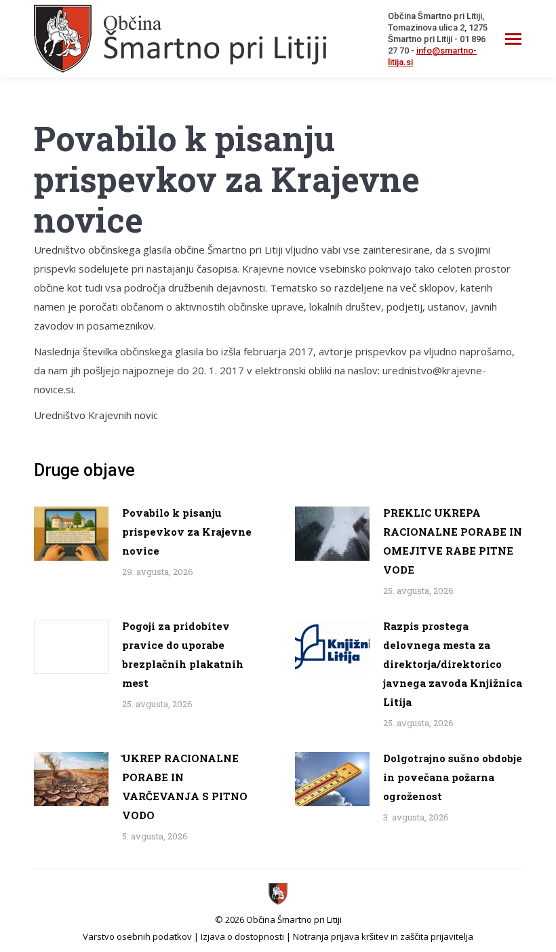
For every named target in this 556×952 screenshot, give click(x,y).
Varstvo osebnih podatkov (137, 936)
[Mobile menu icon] (513, 39)
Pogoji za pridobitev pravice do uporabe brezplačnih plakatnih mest (182, 654)
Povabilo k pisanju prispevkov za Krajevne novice (187, 531)
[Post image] (71, 534)
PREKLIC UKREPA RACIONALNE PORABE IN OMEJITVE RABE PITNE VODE (452, 541)
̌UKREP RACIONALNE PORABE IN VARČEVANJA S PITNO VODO (184, 786)
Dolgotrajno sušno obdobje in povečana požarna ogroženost (452, 777)
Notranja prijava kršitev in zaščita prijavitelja (383, 936)
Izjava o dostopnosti (242, 936)
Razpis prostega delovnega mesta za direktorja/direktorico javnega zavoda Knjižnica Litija (452, 664)
